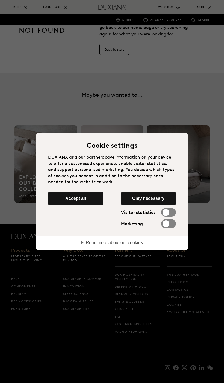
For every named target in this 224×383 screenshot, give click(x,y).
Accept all (75, 198)
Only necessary (148, 198)
